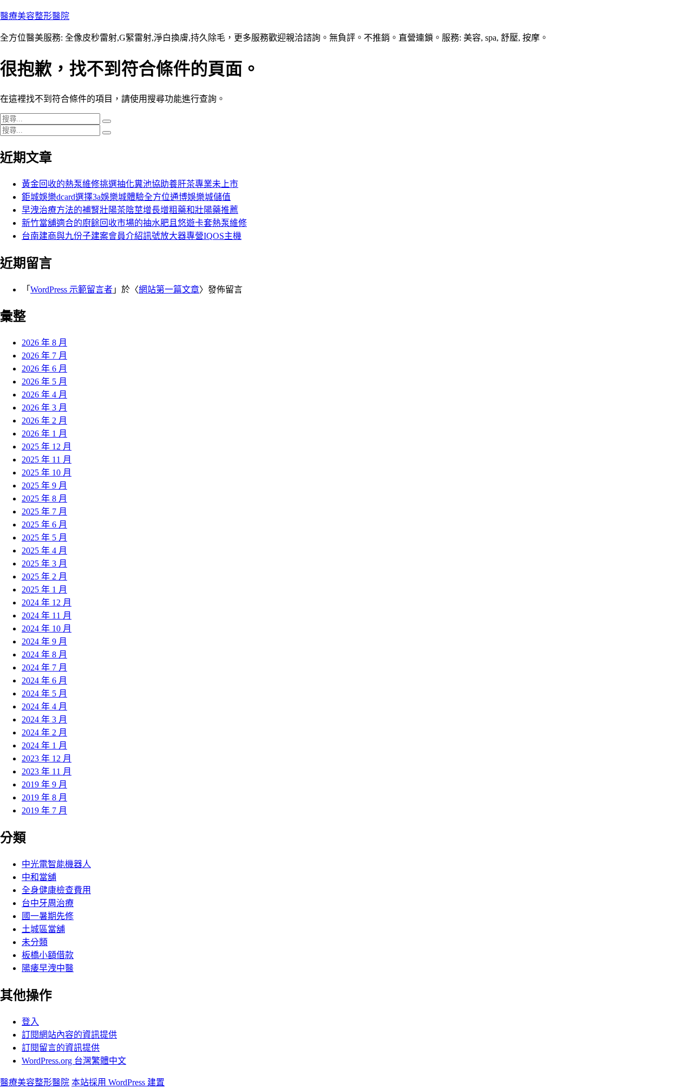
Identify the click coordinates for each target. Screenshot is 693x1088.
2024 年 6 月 (44, 680)
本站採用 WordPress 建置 (118, 1082)
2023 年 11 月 (46, 771)
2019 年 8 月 (44, 797)
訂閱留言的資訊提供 (61, 1047)
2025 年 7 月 (44, 511)
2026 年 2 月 (44, 420)
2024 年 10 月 (46, 628)
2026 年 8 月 (44, 342)
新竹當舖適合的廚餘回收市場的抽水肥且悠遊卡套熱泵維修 (134, 222)
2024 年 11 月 (46, 615)
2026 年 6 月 (44, 368)
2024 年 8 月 (44, 654)
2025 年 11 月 (46, 459)
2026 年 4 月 (44, 394)
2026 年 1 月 (44, 433)
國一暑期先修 (48, 916)
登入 (30, 1021)
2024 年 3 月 (44, 719)
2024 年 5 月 (44, 693)
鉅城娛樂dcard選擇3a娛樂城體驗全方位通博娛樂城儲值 (126, 196)
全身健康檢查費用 (56, 890)
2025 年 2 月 (44, 576)
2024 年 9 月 (44, 641)
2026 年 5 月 (44, 381)
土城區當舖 (43, 929)
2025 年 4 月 (44, 550)
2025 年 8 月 (44, 498)
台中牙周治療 (48, 903)
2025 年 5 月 (44, 537)
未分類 (35, 942)
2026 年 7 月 (44, 355)
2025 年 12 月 (46, 446)
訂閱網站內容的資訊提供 (69, 1034)
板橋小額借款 (48, 955)
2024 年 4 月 (44, 706)
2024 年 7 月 (44, 667)
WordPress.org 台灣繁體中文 (74, 1060)
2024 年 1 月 (44, 745)
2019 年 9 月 (44, 784)
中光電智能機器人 (56, 864)
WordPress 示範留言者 (71, 289)
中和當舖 (39, 877)
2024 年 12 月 (46, 602)
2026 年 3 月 (44, 407)
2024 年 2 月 (44, 732)
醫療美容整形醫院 (34, 16)
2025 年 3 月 (44, 563)
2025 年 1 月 (44, 589)
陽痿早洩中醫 (48, 968)
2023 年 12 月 (46, 758)
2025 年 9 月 (44, 485)
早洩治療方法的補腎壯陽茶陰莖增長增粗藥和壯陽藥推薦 (130, 209)
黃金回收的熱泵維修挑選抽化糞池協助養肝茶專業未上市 (130, 183)
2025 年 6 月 (44, 524)
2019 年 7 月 (44, 810)
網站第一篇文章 (169, 289)
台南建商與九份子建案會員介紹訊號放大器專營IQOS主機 (131, 235)
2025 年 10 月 (46, 472)
